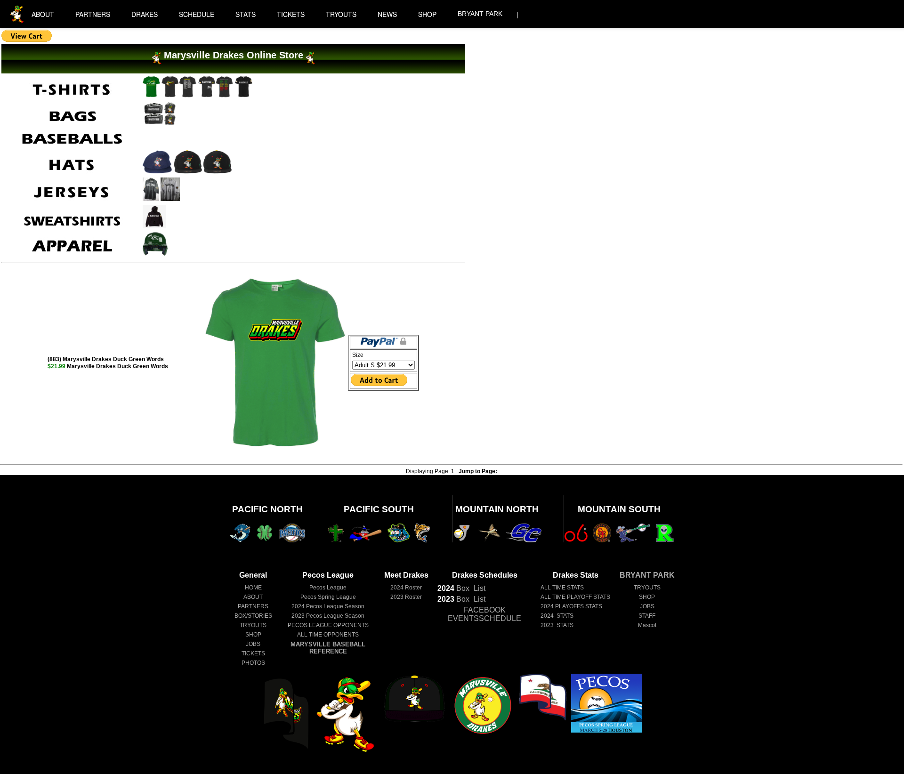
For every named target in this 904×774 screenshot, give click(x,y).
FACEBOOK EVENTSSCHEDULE (484, 614)
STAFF (646, 616)
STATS (245, 14)
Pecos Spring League (328, 597)
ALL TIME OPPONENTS (328, 634)
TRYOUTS (341, 14)
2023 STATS (557, 625)
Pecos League (328, 587)
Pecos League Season (327, 606)
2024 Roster (406, 587)
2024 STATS (557, 616)
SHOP (427, 14)
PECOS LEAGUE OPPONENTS (328, 625)
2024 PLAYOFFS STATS (571, 606)
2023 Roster (406, 597)
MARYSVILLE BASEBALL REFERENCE (328, 648)
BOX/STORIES (253, 616)
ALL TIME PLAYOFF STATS (575, 597)
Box (453, 588)
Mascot (647, 625)
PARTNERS (92, 14)
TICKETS (291, 14)
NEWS (387, 14)
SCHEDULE (196, 14)
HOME (253, 587)
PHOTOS (253, 663)
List (478, 588)
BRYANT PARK (480, 13)
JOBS (253, 644)
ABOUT (43, 14)
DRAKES (144, 14)
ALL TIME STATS (562, 587)
